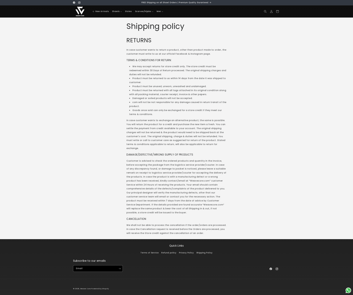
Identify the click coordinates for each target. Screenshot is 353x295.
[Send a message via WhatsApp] (348, 290)
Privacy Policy (186, 252)
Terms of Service (150, 252)
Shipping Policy (204, 252)
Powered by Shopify (100, 289)
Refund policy (168, 252)
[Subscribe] (120, 268)
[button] (116, 11)
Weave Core (85, 289)
